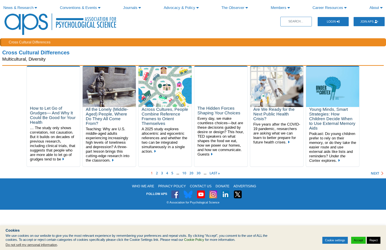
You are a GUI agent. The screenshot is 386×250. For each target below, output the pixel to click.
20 (191, 173)
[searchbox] (296, 21)
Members (279, 8)
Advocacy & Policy (180, 8)
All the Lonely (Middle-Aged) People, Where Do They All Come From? (107, 116)
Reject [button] (373, 240)
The (232, 8)
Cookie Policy (194, 239)
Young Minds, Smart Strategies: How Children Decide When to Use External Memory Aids (332, 118)
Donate (222, 186)
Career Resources (328, 8)
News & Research (19, 8)
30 (199, 173)
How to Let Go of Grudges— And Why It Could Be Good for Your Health (53, 115)
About (374, 8)
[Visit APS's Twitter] (188, 192)
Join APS (367, 21)
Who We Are (143, 186)
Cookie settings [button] (335, 240)
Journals (130, 8)
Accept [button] (358, 240)
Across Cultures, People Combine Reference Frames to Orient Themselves (165, 116)
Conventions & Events (79, 8)
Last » (215, 173)
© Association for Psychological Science (193, 202)
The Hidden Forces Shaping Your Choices (218, 110)
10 (184, 173)
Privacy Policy (172, 186)
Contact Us (201, 186)
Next (375, 173)
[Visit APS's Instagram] (213, 192)
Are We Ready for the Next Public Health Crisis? (274, 114)
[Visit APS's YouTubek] (201, 192)
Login (332, 21)
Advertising (244, 186)
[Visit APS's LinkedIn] (225, 192)
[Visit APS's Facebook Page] (175, 192)
